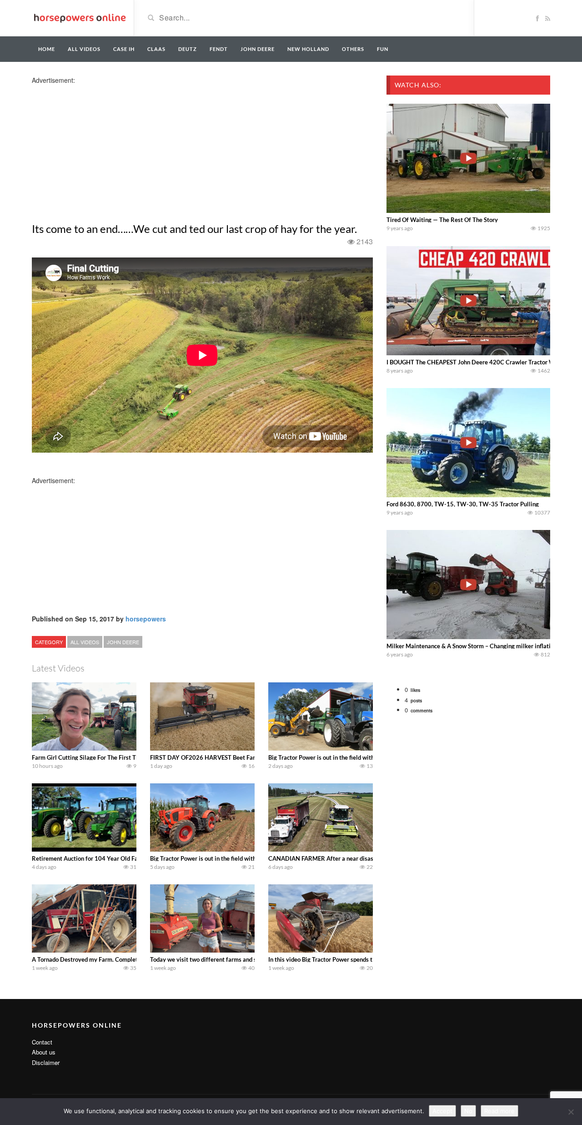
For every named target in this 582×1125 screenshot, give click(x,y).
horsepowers (145, 618)
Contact (42, 1042)
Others (353, 49)
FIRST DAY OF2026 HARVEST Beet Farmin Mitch (216, 757)
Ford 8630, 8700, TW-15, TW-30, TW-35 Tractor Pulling (462, 504)
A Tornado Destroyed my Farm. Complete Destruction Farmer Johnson (124, 959)
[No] (570, 1111)
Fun (382, 49)
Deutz (187, 49)
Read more (499, 1111)
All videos (84, 49)
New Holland (308, 49)
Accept (442, 1111)
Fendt (219, 49)
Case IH (124, 49)
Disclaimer (46, 1062)
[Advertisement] (103, 148)
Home (46, 49)
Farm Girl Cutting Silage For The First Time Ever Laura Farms (112, 757)
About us (43, 1052)
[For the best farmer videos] (79, 17)
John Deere (258, 49)
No (468, 1111)
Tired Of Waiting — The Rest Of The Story (442, 219)
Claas (156, 49)
